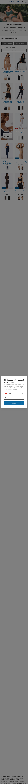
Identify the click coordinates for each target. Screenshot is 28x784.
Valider (14, 403)
